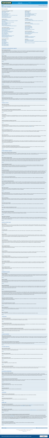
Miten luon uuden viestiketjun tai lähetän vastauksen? (8, 28)
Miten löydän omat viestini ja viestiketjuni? (30, 29)
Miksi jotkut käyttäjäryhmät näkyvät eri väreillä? (30, 15)
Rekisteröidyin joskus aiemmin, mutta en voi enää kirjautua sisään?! (9, 15)
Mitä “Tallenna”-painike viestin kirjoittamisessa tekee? (8, 35)
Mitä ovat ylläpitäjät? (27, 11)
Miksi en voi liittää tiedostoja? (5, 33)
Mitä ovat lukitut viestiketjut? (5, 44)
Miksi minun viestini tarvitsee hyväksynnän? (7, 36)
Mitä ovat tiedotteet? (4, 43)
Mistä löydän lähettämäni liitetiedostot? (29, 37)
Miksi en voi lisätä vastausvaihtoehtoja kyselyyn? (7, 31)
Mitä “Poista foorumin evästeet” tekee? (6, 17)
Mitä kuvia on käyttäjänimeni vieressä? (6, 23)
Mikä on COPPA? (4, 12)
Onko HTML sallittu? (4, 40)
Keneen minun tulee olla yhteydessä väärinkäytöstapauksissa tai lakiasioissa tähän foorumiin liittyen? (35, 41)
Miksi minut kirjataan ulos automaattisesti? (7, 16)
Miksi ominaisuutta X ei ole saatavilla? (29, 40)
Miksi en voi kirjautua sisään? (5, 14)
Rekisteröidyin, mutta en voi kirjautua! (6, 13)
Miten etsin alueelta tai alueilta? (28, 26)
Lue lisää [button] (29, 436)
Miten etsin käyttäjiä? (27, 28)
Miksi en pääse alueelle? (4, 32)
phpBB (30, 126)
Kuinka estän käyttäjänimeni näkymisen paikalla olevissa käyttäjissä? (10, 20)
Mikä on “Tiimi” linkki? (27, 16)
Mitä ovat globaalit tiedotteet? (5, 42)
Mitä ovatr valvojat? (27, 12)
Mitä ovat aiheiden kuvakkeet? (5, 45)
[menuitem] (3, 5)
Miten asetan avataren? (4, 24)
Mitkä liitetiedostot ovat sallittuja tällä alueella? (30, 36)
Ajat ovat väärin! (4, 21)
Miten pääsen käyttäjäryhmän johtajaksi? (29, 14)
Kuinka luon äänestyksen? (5, 30)
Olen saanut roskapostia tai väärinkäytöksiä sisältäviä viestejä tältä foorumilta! (34, 20)
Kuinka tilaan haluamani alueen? (28, 33)
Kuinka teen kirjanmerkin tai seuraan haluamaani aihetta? (31, 32)
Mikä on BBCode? (4, 39)
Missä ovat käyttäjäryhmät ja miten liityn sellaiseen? (31, 13)
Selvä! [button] (44, 436)
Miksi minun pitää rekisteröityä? (5, 11)
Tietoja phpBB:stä (23, 405)
